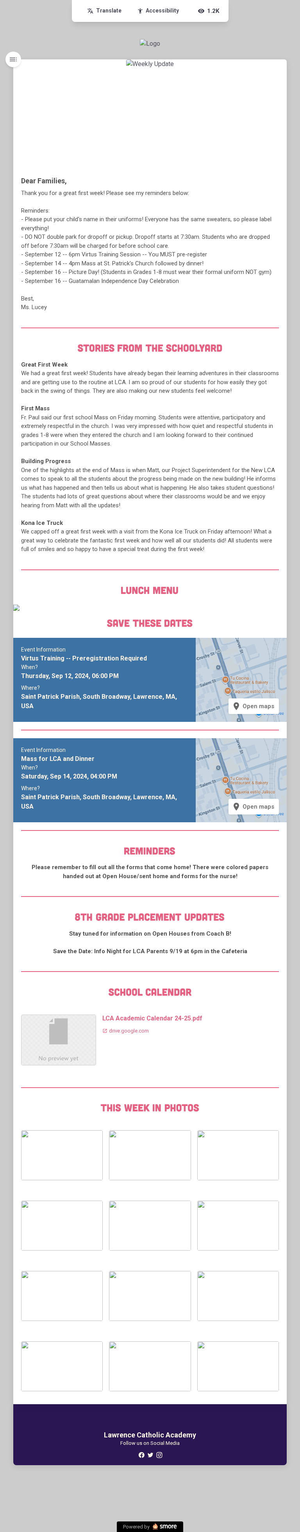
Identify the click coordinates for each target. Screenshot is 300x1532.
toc (13, 59)
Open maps (253, 706)
